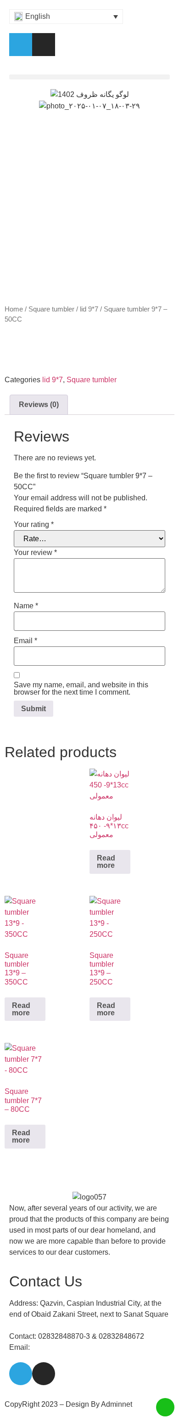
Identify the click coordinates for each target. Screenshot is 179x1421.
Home (14, 309)
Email (25, 641)
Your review (35, 552)
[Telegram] (20, 44)
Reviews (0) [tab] (39, 404)
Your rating (34, 524)
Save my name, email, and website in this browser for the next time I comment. (81, 688)
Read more (106, 861)
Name (26, 606)
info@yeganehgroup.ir (68, 1347)
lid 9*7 (89, 309)
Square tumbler (51, 309)
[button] (89, 76)
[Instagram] (43, 44)
